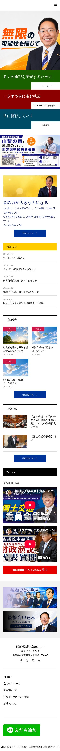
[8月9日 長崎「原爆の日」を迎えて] (44, 335)
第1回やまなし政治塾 (14, 257)
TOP (9, 676)
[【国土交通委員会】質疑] (15, 441)
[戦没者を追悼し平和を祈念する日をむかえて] (15, 335)
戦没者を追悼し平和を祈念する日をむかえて (15, 349)
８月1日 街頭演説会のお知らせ (19, 269)
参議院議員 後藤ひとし (30, 646)
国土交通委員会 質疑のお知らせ (20, 280)
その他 (9, 329)
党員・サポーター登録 (17, 696)
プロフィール (28, 233)
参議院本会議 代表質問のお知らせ (21, 291)
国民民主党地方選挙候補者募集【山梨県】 (24, 303)
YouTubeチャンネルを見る (30, 570)
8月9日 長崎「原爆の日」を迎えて (42, 349)
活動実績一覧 (28, 458)
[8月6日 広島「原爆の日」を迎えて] (15, 367)
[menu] (55, 4)
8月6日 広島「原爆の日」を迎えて (13, 381)
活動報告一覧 (28, 394)
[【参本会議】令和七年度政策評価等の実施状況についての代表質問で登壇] (15, 421)
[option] (30, 39)
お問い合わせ (10, 703)
